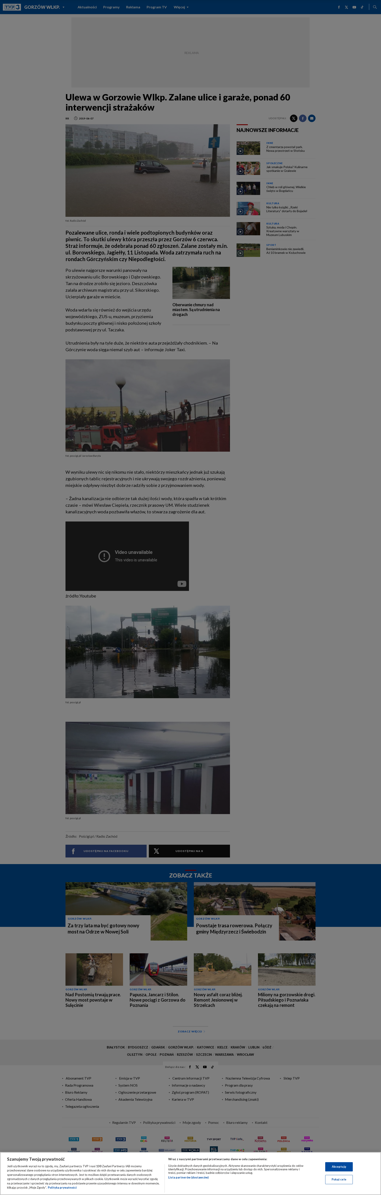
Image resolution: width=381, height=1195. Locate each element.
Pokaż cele (339, 1179)
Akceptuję (339, 1166)
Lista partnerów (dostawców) (188, 1177)
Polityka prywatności (62, 1187)
